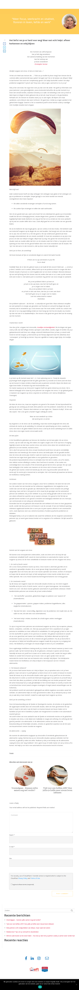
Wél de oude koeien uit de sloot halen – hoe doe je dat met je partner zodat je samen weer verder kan (40, 936)
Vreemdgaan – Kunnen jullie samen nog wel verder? (24, 780)
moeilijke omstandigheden (46, 327)
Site (10, 858)
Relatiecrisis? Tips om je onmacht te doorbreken (22, 932)
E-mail (12, 847)
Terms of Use (35, 878)
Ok (40, 987)
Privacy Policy (22, 878)
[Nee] (76, 985)
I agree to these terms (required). (23, 884)
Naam (12, 835)
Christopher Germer (41, 64)
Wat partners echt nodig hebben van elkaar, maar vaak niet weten (28, 928)
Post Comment (62, 893)
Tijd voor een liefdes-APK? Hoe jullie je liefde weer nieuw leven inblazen (57, 780)
